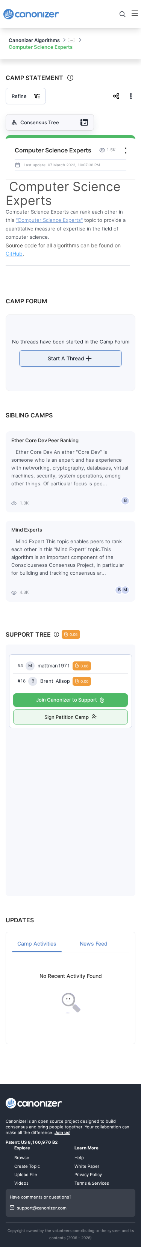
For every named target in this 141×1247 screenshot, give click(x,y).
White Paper (86, 1166)
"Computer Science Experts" (49, 220)
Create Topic (27, 1166)
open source (51, 1121)
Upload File (25, 1174)
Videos (21, 1183)
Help (79, 1157)
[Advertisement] (70, 804)
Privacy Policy (88, 1174)
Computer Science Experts (41, 47)
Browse (21, 1157)
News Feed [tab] (94, 943)
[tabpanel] (70, 993)
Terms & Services (91, 1183)
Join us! (62, 1132)
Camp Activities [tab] (36, 943)
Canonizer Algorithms (34, 40)
